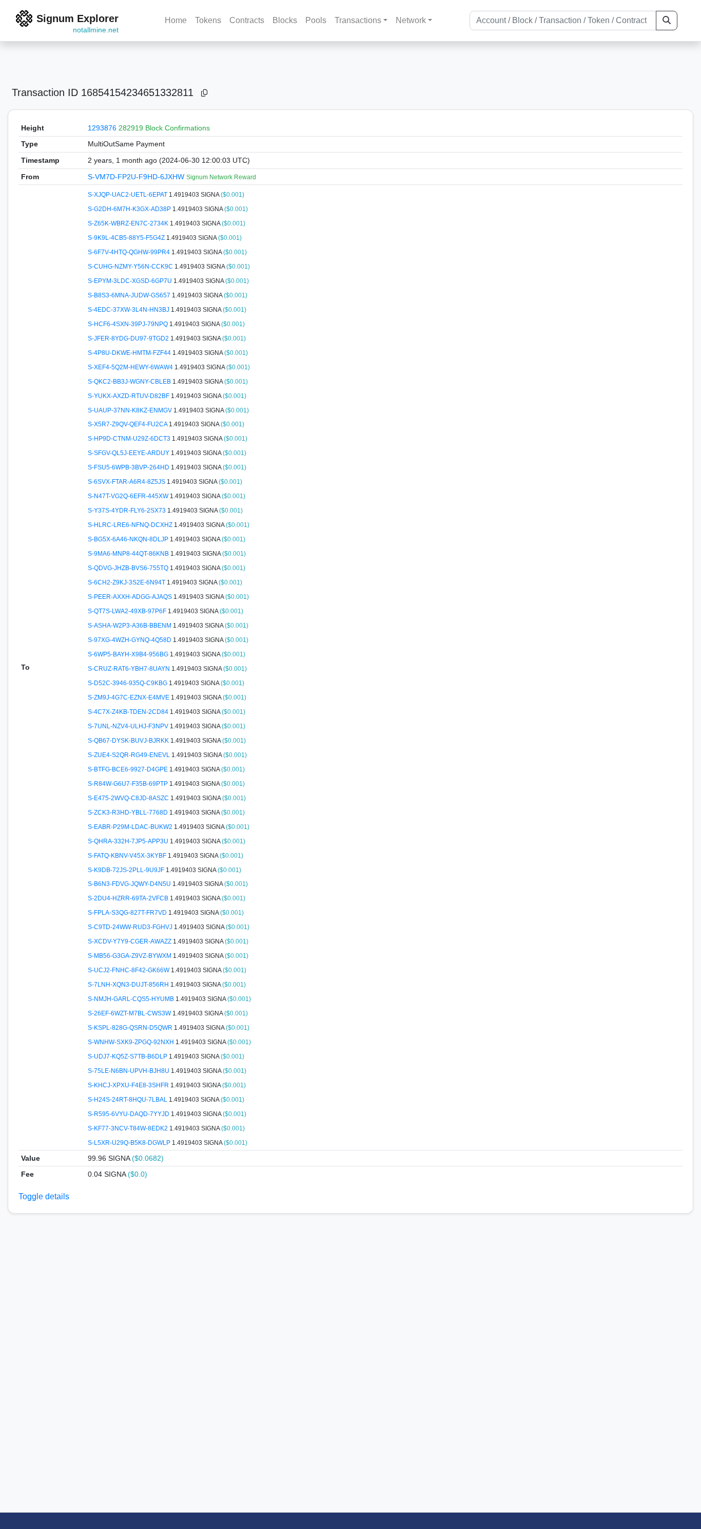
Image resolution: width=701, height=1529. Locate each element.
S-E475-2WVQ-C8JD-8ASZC (129, 798)
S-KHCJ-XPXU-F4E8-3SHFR (129, 1085)
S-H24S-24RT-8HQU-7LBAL (128, 1099)
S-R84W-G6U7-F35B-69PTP (128, 783)
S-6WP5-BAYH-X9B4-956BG (129, 654)
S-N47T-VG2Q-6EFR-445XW (129, 496)
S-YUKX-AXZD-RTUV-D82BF (129, 396)
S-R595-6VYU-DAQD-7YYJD (129, 1114)
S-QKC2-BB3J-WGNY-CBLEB (130, 381)
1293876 (102, 128)
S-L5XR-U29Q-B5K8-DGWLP (130, 1142)
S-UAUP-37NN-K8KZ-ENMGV (130, 410)
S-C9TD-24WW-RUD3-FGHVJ (131, 927)
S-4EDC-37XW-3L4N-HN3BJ (129, 309)
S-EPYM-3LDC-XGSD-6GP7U (130, 281)
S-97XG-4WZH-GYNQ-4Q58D (130, 640)
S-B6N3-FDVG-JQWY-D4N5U (130, 884)
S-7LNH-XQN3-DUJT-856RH (129, 984)
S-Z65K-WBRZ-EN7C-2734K (129, 223)
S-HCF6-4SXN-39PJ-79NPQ (128, 324)
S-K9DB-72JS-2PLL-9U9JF (127, 870)
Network (411, 20)
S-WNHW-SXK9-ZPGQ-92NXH (132, 1042)
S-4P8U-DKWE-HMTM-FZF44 (130, 352)
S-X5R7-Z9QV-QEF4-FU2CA (128, 424)
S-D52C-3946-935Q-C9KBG (128, 683)
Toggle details (43, 1196)
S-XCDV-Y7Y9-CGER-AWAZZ (130, 941)
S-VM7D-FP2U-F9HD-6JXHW (137, 177)
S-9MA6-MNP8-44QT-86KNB (129, 553)
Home (176, 20)
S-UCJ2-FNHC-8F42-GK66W (129, 970)
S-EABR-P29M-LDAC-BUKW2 (131, 826)
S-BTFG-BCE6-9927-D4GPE (128, 769)
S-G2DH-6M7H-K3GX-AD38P (130, 209)
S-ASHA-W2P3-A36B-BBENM (130, 625)
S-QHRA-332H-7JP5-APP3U (129, 841)
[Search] (666, 20)
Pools (315, 20)
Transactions (358, 20)
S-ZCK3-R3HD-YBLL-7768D (128, 812)
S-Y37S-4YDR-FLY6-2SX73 (127, 510)
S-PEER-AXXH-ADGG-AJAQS (130, 596)
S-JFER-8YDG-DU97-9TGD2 (129, 338)
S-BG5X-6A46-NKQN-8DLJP (129, 539)
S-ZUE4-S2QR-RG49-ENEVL (129, 755)
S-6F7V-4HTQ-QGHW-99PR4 (129, 252)
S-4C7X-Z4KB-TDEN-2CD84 (129, 711)
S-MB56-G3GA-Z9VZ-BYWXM (130, 955)
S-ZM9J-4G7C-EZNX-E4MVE (129, 697)
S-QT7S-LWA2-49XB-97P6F (128, 611)
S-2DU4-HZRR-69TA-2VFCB (129, 898)
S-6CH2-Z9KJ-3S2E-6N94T (127, 582)
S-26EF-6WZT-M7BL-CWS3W (130, 1013)
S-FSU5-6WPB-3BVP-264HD (129, 467)
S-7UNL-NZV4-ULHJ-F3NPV (129, 726)
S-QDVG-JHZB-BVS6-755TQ (129, 568)
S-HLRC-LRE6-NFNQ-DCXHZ (131, 524)
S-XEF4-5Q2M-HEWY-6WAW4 (131, 367)
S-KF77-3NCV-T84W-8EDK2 (128, 1128)
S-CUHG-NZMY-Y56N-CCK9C (131, 266)
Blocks (284, 20)
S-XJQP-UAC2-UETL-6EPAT (128, 194)
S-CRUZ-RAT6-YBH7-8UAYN (129, 668)
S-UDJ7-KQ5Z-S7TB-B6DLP (128, 1056)
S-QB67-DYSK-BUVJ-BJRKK (129, 740)
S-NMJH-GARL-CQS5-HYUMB (132, 999)
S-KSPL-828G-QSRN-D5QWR (131, 1027)
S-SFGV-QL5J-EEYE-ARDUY (129, 453)
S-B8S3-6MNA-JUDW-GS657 (130, 295)
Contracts (246, 20)
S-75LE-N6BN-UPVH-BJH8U (129, 1070)
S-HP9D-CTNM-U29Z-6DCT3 (130, 438)
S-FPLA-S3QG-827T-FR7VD (128, 912)
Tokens (208, 20)
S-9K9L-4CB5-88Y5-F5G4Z (127, 237)
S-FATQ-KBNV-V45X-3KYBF (128, 855)
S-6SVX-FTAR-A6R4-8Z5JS (127, 481)
